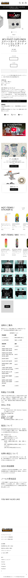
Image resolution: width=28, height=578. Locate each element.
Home (13, 34)
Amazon (3, 561)
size (14, 62)
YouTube (3, 564)
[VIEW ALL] (14, 182)
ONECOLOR (14, 58)
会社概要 (3, 543)
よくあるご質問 (4, 552)
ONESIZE (13, 65)
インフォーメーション (6, 534)
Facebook (3, 568)
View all (23, 209)
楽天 (2, 557)
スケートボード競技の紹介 (7, 539)
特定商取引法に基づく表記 (7, 546)
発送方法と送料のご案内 (6, 548)
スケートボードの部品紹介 (7, 537)
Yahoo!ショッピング (5, 559)
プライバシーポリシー (6, 550)
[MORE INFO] (14, 156)
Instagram (3, 566)
